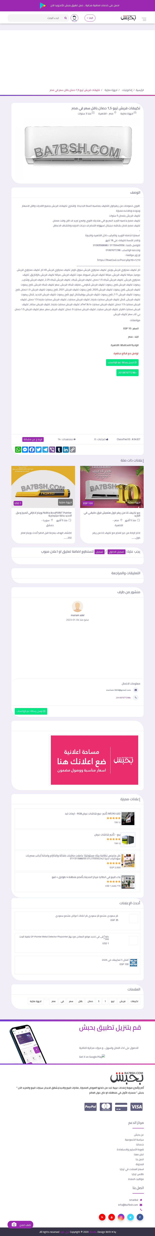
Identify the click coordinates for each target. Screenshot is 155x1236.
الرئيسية (140, 90)
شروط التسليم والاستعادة (130, 1149)
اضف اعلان (25, 1225)
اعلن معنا (139, 1154)
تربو (112, 1001)
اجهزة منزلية (111, 90)
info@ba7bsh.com (128, 1204)
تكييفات (134, 1001)
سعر (71, 1001)
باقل (80, 1001)
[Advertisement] (77, 56)
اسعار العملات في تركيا (132, 1169)
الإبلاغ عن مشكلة (33, 439)
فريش (122, 1001)
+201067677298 (127, 372)
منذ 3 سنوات (84, 113)
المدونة (140, 1164)
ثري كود (64, 1231)
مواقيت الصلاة (136, 1179)
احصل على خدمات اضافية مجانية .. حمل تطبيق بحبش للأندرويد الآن (84, 5)
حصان (90, 1001)
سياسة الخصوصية (134, 1139)
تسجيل (99, 551)
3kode (92, 1231)
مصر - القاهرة (105, 113)
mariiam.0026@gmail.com (118, 690)
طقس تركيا (138, 1174)
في (62, 1001)
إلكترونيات (127, 90)
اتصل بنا (140, 1159)
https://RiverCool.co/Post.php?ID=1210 (118, 260)
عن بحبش (139, 1134)
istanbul (133, 1200)
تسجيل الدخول (116, 551)
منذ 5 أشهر (131, 520)
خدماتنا (140, 1144)
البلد (91, 18)
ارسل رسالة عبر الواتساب (121, 362)
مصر (54, 1001)
